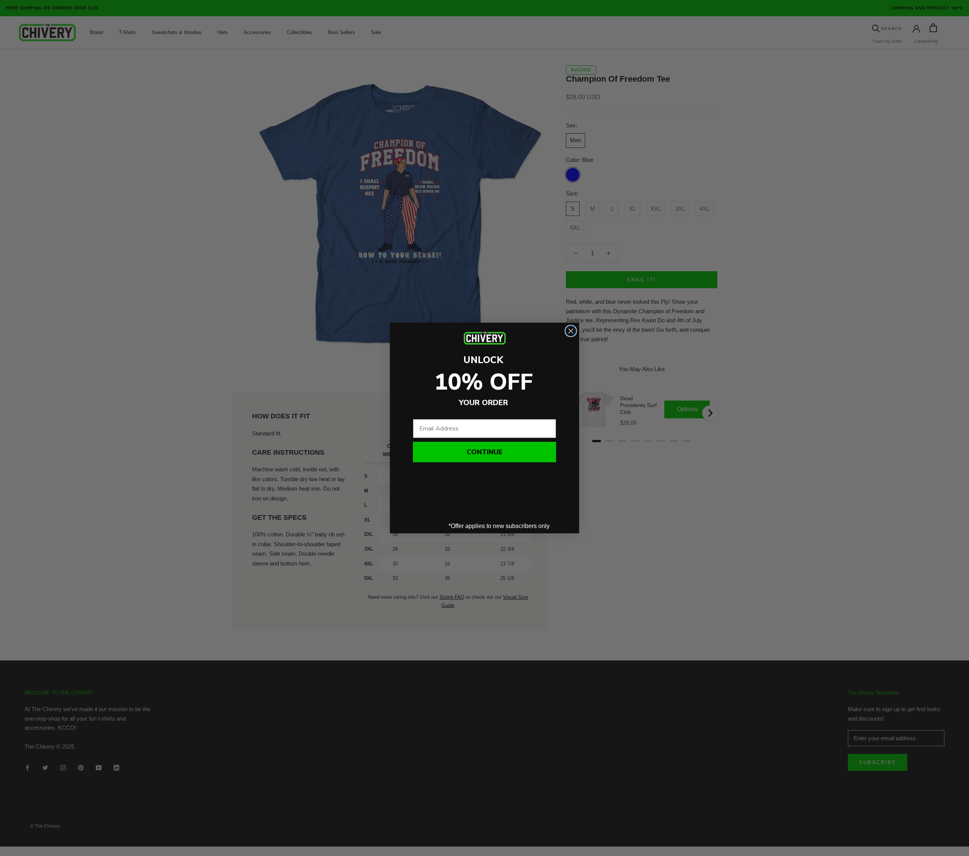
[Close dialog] (571, 331)
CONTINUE (484, 452)
